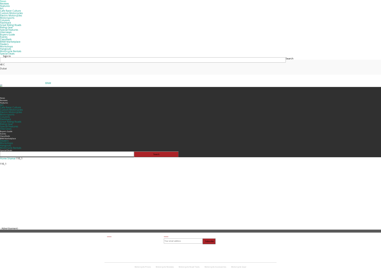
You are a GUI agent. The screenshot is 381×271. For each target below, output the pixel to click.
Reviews (4, 3)
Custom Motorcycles (11, 13)
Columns (5, 20)
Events (3, 37)
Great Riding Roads (10, 25)
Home (3, 158)
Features (5, 6)
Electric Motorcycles (11, 15)
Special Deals (7, 53)
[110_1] (7, 180)
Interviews (6, 32)
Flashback (5, 22)
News (2, 98)
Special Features (9, 29)
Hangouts (5, 48)
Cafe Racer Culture (10, 10)
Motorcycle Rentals (10, 51)
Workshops (6, 46)
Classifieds (6, 39)
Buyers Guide (7, 34)
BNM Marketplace (10, 41)
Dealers (4, 44)
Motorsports (7, 18)
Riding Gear (6, 27)
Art (1, 8)
